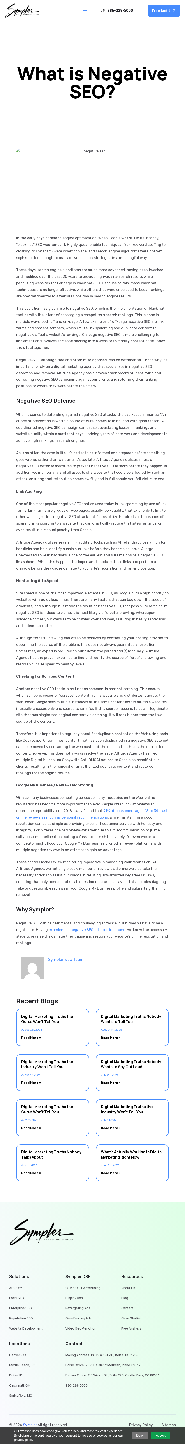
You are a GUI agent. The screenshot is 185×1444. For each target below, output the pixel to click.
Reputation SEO (21, 1318)
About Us (128, 1288)
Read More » (31, 1038)
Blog (124, 1298)
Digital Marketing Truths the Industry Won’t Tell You (47, 1064)
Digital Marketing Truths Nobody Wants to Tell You (131, 1019)
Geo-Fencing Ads (78, 1318)
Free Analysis (131, 1328)
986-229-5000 (76, 1385)
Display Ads (74, 1298)
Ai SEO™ (15, 1288)
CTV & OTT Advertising (82, 1288)
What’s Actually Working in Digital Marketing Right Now (132, 1154)
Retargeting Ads (77, 1308)
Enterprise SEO (20, 1308)
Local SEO (16, 1298)
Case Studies (131, 1318)
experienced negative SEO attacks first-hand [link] (87, 930)
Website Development (26, 1328)
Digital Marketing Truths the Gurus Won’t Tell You (47, 1019)
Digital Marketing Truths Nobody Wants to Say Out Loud (131, 1064)
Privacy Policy (141, 1425)
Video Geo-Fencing (80, 1328)
